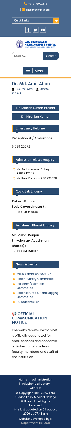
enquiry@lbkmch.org (38, 9)
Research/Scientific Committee (30, 286)
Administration (42, 379)
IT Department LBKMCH (37, 421)
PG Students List (28, 302)
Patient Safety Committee (35, 279)
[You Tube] (43, 30)
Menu (39, 71)
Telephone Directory (35, 383)
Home (23, 379)
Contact (35, 388)
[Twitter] (35, 30)
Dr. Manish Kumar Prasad (35, 108)
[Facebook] (28, 30)
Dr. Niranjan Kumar (35, 116)
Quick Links (21, 20)
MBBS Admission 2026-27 (34, 274)
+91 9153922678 (37, 3)
